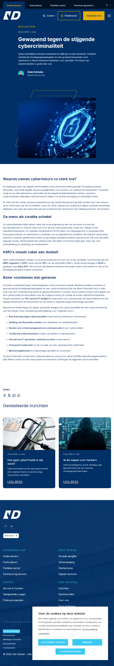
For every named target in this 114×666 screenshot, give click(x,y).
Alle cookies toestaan (53, 642)
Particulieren (36, 5)
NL (107, 5)
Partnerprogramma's (84, 5)
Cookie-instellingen (70, 652)
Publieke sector (58, 5)
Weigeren (87, 642)
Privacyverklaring (90, 629)
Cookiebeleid (43, 634)
